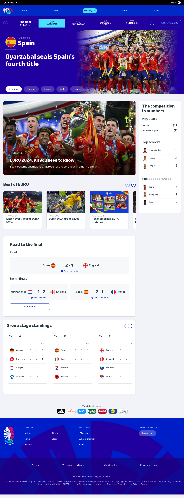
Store (55, 439)
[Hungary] (12, 368)
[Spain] (57, 350)
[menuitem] (33, 10)
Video (28, 433)
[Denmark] (102, 359)
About (55, 433)
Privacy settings (148, 465)
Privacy (35, 465)
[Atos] (81, 411)
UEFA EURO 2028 (8, 11)
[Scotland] (12, 377)
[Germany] (12, 350)
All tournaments (169, 23)
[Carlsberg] (92, 411)
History (28, 445)
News (27, 439)
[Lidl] (112, 411)
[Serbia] (102, 377)
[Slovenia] (102, 368)
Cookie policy (110, 465)
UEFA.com (83, 433)
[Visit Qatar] (123, 411)
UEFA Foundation (87, 439)
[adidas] (61, 411)
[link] (24, 10)
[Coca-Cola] (102, 411)
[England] (102, 350)
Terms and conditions (73, 465)
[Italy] (57, 359)
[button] (89, 10)
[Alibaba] (71, 411)
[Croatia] (57, 368)
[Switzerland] (12, 359)
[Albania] (57, 377)
